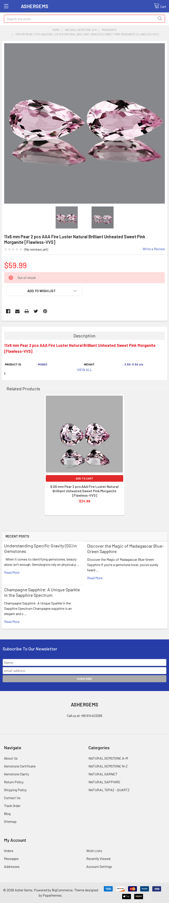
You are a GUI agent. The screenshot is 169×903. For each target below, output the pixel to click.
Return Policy (14, 782)
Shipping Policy (15, 790)
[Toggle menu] (6, 6)
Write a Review (154, 249)
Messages (11, 858)
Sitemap (10, 821)
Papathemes (52, 895)
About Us (11, 758)
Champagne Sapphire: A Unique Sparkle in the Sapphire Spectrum (42, 592)
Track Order (12, 805)
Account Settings (99, 866)
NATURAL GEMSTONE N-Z (108, 766)
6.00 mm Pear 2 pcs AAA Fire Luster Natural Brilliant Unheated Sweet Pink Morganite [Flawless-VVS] (84, 490)
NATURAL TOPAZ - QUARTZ (109, 790)
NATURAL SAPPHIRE (104, 782)
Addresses (12, 866)
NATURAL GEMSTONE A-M (108, 758)
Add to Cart (84, 478)
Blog (7, 813)
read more (12, 572)
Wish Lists (94, 851)
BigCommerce (62, 890)
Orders (8, 851)
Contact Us (12, 798)
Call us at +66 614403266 (84, 715)
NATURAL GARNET (102, 774)
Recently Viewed (98, 858)
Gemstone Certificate (20, 766)
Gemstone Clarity (16, 774)
